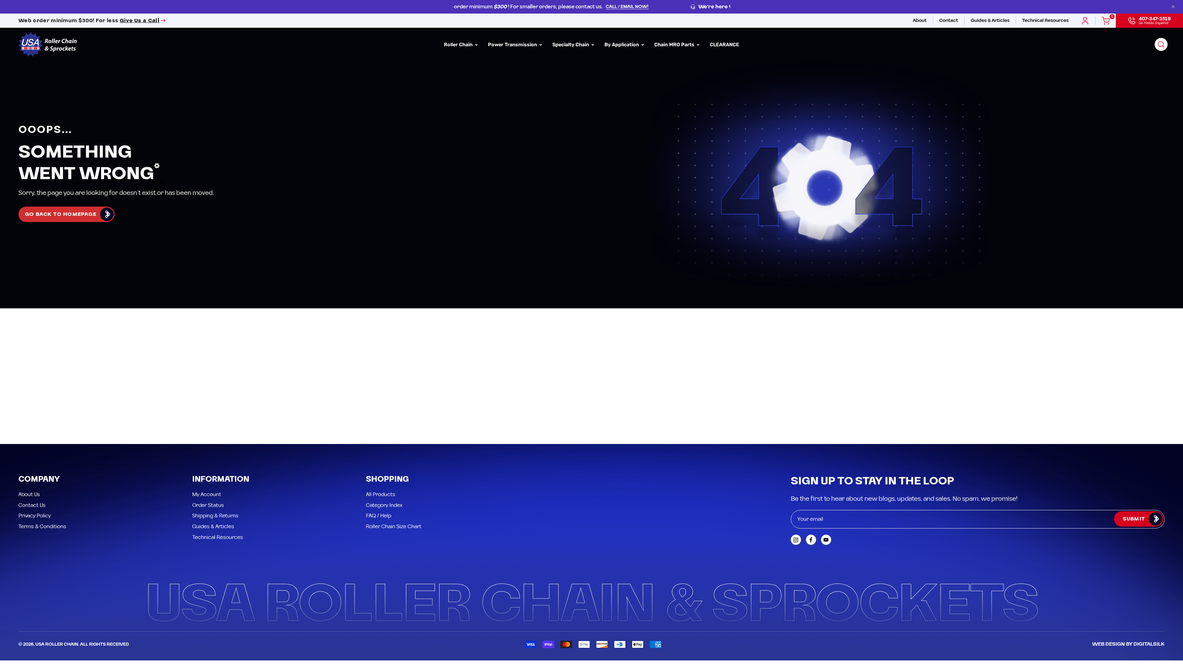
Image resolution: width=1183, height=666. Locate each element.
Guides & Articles (213, 526)
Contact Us (32, 505)
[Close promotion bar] (1173, 7)
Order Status (208, 505)
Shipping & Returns (215, 516)
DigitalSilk (1149, 644)
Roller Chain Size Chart (393, 526)
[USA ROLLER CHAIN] (47, 44)
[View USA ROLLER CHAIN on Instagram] (796, 540)
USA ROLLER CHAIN (56, 644)
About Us (29, 494)
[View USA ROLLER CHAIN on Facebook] (811, 540)
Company (39, 479)
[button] (1161, 44)
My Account (206, 494)
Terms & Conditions (42, 526)
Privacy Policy (34, 516)
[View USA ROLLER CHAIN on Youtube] (826, 540)
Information (220, 479)
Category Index (384, 505)
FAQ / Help (378, 516)
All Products (380, 494)
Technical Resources (217, 537)
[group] (591, 7)
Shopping (387, 479)
